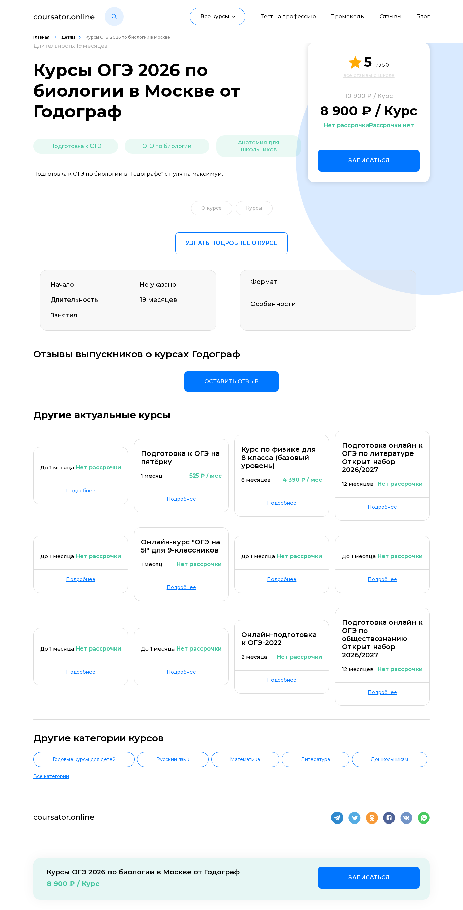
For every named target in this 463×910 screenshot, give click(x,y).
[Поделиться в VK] (406, 818)
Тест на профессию (288, 16)
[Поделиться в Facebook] (389, 818)
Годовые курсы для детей (84, 759)
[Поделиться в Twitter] (354, 818)
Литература (315, 759)
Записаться (368, 160)
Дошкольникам (389, 759)
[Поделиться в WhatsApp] (424, 818)
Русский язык (172, 759)
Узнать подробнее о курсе (231, 243)
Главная (42, 37)
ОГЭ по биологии (167, 146)
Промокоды (347, 16)
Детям (68, 37)
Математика (245, 759)
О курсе (211, 208)
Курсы (254, 208)
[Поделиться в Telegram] (337, 818)
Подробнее (80, 491)
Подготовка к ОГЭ (75, 146)
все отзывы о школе (369, 75)
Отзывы (391, 16)
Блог (423, 16)
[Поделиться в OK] (372, 818)
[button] (114, 16)
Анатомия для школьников (258, 146)
